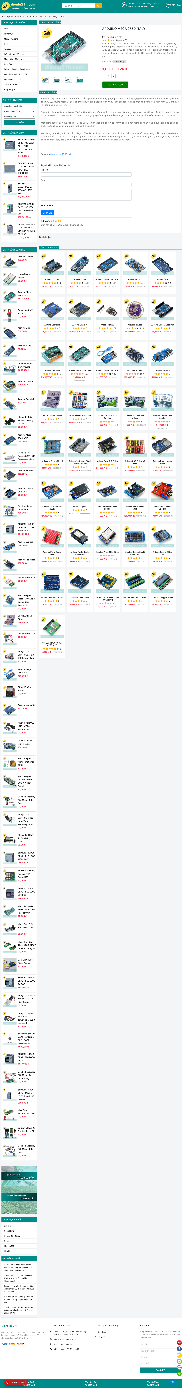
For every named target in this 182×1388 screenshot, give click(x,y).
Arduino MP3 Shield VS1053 (162, 507)
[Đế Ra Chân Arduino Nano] (135, 582)
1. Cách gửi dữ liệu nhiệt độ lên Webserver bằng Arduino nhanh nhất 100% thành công (18, 1267)
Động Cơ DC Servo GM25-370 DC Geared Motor (26, 654)
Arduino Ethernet (79, 325)
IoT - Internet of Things (14, 54)
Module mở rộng (11, 39)
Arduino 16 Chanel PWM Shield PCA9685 (80, 462)
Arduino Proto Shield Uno (107, 552)
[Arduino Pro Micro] (135, 355)
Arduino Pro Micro (135, 370)
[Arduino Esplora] (162, 355)
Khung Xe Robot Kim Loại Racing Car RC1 (25, 420)
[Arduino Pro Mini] (135, 264)
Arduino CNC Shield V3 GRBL (135, 462)
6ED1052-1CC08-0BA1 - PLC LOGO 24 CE (26, 1057)
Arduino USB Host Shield (52, 597)
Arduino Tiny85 (107, 325)
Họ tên (44, 169)
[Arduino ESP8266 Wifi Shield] (52, 491)
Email (43, 180)
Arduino (21, 16)
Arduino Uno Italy (52, 370)
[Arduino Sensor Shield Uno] (162, 537)
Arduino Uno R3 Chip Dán (162, 325)
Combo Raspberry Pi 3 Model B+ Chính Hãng (26, 1075)
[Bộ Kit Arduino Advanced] (79, 401)
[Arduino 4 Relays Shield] (52, 446)
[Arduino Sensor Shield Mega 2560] (135, 537)
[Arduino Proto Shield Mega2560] (79, 537)
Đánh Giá (47, 212)
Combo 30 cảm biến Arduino (135, 417)
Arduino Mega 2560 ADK (107, 279)
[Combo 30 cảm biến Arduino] (135, 401)
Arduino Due (162, 279)
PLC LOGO (9, 34)
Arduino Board (34, 16)
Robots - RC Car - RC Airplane (17, 69)
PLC (6, 29)
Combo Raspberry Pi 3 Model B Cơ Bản (26, 1149)
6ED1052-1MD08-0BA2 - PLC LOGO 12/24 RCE (26, 527)
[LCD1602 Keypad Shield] (162, 582)
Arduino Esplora (162, 370)
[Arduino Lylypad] (135, 310)
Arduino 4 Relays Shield (52, 461)
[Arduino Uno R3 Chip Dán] (162, 310)
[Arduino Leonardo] (52, 310)
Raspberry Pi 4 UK (26, 633)
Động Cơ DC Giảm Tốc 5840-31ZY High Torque (26, 998)
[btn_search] (98, 5)
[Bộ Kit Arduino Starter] (52, 401)
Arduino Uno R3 (52, 279)
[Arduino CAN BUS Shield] (107, 446)
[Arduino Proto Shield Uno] (107, 537)
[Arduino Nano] (79, 264)
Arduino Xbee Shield (80, 597)
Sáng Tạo (8, 1226)
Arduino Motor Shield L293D (107, 507)
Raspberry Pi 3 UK (26, 577)
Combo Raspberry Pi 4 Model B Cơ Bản (26, 799)
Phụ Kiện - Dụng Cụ (12, 79)
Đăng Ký (101, 1336)
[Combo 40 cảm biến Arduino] (162, 401)
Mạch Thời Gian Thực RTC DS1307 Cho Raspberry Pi (27, 945)
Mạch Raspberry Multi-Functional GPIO (26, 761)
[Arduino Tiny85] (107, 310)
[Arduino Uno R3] (52, 264)
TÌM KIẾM (19, 122)
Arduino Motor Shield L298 (135, 507)
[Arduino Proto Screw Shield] (52, 537)
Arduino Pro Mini (135, 279)
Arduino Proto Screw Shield (52, 553)
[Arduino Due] (162, 264)
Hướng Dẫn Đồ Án (12, 1236)
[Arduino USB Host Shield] (52, 582)
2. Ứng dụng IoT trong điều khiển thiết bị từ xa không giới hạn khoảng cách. (18, 1278)
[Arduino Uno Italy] (52, 355)
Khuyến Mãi (9, 1246)
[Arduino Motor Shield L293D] (107, 491)
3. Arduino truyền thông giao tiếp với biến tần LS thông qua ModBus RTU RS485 (19, 1289)
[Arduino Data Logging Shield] (162, 446)
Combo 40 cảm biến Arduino (162, 417)
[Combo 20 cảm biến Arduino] (107, 401)
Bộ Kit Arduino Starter (52, 416)
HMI (6, 44)
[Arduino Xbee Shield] (79, 582)
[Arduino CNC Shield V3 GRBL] (135, 446)
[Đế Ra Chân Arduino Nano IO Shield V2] (107, 582)
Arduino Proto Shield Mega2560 (79, 553)
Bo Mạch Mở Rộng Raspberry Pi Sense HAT (26, 873)
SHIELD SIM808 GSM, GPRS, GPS (52, 644)
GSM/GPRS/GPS (11, 84)
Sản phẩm (9, 16)
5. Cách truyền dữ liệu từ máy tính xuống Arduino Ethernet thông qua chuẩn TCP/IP (19, 1310)
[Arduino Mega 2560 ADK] (107, 264)
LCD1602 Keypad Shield (162, 597)
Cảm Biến (8, 64)
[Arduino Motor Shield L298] (135, 491)
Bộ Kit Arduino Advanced (80, 416)
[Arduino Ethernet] (79, 310)
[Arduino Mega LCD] (79, 491)
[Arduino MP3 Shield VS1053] (162, 491)
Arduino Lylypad (135, 325)
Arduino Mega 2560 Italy (59, 154)
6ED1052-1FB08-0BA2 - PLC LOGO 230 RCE (26, 891)
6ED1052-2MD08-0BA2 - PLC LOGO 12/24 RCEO (26, 856)
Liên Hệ (7, 1251)
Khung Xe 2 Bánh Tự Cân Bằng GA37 (26, 838)
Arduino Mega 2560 (54, 16)
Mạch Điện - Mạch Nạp (14, 59)
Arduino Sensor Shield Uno (162, 553)
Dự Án (6, 1241)
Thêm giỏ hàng (115, 84)
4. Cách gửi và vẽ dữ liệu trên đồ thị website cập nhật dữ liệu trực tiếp (18, 1299)
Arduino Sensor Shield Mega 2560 (135, 553)
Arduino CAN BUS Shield (107, 461)
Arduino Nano (80, 279)
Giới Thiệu (102, 1332)
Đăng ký (160, 1370)
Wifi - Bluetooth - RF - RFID (16, 74)
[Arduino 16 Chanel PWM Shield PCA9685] (79, 446)
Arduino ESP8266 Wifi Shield (52, 507)
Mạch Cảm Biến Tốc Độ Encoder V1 (25, 927)
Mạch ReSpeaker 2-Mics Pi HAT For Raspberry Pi (26, 909)
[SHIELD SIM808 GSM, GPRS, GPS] (52, 628)
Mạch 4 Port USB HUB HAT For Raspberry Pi (26, 726)
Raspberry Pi (9, 89)
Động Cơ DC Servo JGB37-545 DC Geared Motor (26, 455)
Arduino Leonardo (52, 325)
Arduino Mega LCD (79, 506)
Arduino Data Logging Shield (162, 462)
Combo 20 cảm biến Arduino (107, 417)
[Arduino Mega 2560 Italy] (79, 355)
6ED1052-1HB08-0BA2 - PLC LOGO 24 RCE (26, 980)
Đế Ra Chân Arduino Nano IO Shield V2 (107, 598)
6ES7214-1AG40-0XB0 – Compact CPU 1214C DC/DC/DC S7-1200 (26, 146)
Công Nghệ (9, 1231)
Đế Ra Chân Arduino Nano (135, 597)
